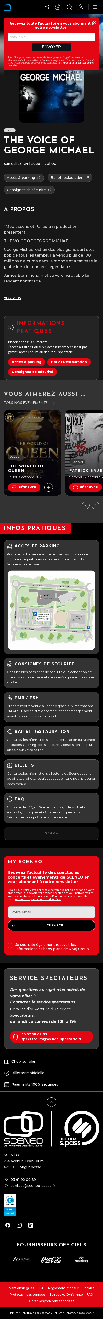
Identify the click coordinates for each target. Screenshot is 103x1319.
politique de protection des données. (38, 899)
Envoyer (51, 47)
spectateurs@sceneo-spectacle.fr (51, 1039)
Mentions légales (21, 1288)
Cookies (88, 1288)
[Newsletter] (46, 7)
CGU (41, 1288)
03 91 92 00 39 (23, 1180)
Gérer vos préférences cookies (51, 1301)
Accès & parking (26, 362)
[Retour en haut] (51, 1102)
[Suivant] (95, 505)
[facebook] (7, 1225)
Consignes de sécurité (32, 372)
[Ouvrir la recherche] (69, 7)
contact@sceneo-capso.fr (33, 1186)
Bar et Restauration (69, 362)
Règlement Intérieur (63, 1288)
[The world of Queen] (32, 453)
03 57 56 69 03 (34, 1034)
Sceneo (46, 60)
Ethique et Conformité (66, 1294)
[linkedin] (30, 1225)
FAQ (90, 1294)
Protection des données (27, 1294)
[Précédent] (86, 505)
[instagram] (19, 1225)
